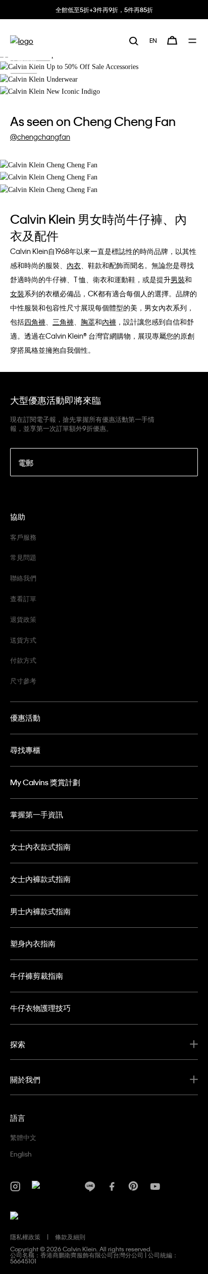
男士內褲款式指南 (40, 911)
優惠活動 (25, 718)
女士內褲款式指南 (40, 879)
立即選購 (24, 62)
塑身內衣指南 (33, 943)
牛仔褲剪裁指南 (36, 976)
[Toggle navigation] (193, 41)
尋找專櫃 (25, 750)
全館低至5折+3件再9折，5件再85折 (104, 10)
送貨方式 (23, 639)
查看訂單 (23, 598)
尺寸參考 (23, 680)
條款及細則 (70, 1237)
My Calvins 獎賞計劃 (45, 782)
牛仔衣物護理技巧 (40, 1008)
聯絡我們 (23, 578)
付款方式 (23, 660)
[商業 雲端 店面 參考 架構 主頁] (21, 40)
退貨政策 (23, 619)
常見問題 (23, 557)
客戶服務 (23, 537)
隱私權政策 (25, 1237)
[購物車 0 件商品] (172, 40)
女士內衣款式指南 (40, 847)
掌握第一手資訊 (36, 814)
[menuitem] (153, 40)
